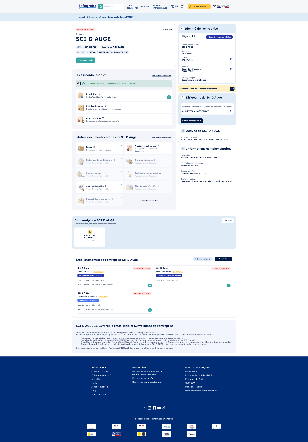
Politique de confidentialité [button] (198, 375)
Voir (232, 89)
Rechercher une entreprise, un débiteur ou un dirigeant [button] (147, 372)
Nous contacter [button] (99, 394)
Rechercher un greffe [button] (143, 378)
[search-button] (100, 6)
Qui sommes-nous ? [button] (101, 375)
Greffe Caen (98, 272)
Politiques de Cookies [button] (195, 379)
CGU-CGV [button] (190, 383)
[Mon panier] (182, 6)
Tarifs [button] (94, 383)
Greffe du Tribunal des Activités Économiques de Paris (207, 181)
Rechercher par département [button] (147, 382)
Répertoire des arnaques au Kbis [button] (201, 391)
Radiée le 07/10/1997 (85, 29)
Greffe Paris (177, 272)
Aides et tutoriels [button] (99, 387)
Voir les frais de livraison (161, 75)
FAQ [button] (93, 391)
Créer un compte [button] (99, 371)
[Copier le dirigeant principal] (230, 111)
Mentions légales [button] (193, 387)
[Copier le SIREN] (231, 59)
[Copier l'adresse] (231, 69)
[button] (132, 6)
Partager (168, 30)
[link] (114, 277)
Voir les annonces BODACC (148, 200)
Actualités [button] (96, 379)
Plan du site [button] (191, 371)
